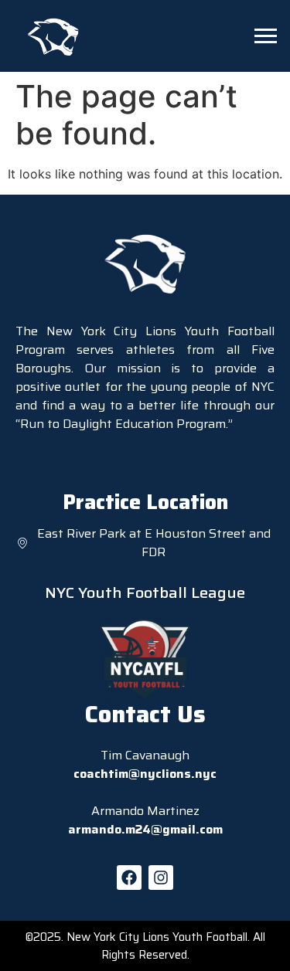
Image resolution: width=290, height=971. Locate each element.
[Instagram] (160, 877)
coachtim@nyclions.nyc (145, 773)
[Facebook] (129, 877)
